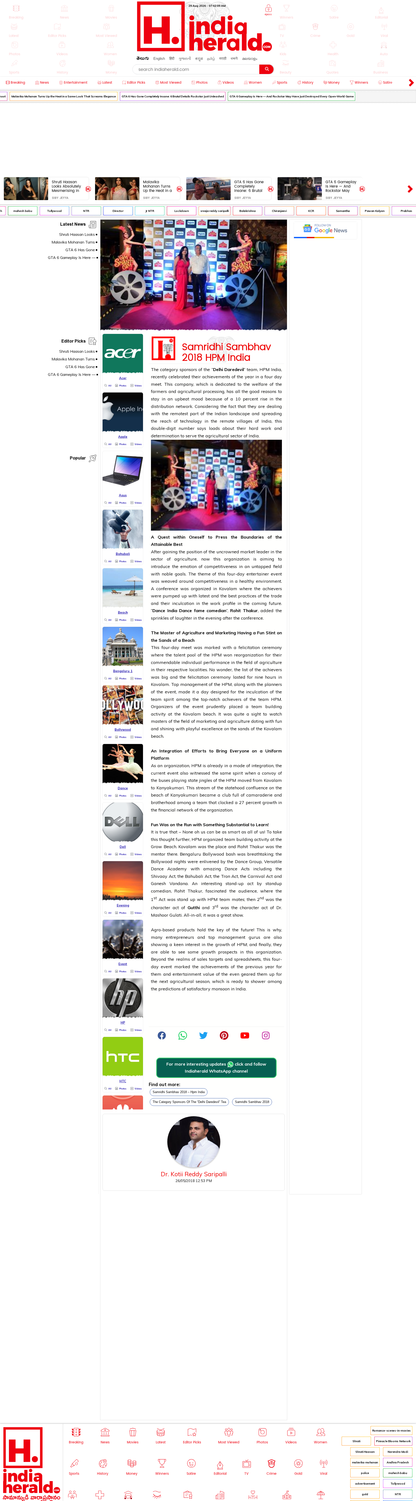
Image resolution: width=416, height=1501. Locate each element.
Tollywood (41, 211)
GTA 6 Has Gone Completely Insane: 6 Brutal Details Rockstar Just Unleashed (159, 96)
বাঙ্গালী (234, 58)
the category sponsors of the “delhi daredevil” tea (189, 1102)
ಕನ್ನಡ (199, 58)
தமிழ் (211, 58)
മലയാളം (249, 58)
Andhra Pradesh (398, 1462)
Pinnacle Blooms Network (393, 1441)
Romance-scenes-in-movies (391, 1430)
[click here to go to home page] (204, 50)
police (365, 1473)
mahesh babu (397, 1473)
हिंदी (171, 58)
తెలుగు (142, 59)
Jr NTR (136, 211)
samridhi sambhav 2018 (252, 1102)
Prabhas (393, 211)
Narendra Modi (398, 1452)
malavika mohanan (365, 1462)
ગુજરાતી (185, 58)
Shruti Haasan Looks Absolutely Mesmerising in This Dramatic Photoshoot (66, 186)
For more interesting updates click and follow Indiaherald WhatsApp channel (216, 1067)
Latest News (73, 225)
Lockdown (168, 211)
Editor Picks (73, 342)
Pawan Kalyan (361, 211)
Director (104, 211)
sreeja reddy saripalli (201, 211)
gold (365, 1494)
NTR (73, 211)
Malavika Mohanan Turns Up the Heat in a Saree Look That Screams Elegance (157, 186)
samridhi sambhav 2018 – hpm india (179, 1092)
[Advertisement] (208, 139)
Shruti (356, 1441)
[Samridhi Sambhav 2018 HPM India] (193, 329)
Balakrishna (234, 211)
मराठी (222, 58)
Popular (78, 459)
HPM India (270, 369)
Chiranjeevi (266, 211)
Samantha (329, 211)
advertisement (365, 1483)
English (159, 58)
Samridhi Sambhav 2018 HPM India (226, 351)
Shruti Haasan (364, 1452)
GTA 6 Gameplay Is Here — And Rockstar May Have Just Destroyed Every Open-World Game (278, 96)
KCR (297, 211)
